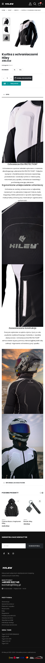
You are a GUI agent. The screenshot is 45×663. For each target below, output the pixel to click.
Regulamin (5, 613)
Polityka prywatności (9, 616)
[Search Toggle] (34, 4)
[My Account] (30, 4)
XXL (20, 70)
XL (14, 70)
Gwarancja (5, 602)
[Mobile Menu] (3, 4)
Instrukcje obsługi (8, 623)
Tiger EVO (5, 643)
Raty (3, 611)
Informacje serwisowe (9, 625)
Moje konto (5, 609)
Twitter (8, 553)
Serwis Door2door (8, 604)
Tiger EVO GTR (6, 639)
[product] (11, 507)
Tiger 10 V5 (5, 637)
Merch (11, 65)
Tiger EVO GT (6, 641)
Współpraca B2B (7, 620)
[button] (13, 33)
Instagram (13, 553)
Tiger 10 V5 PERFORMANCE (10, 634)
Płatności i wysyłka (8, 606)
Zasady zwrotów (7, 618)
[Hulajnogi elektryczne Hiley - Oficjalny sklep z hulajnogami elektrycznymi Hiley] (9, 4)
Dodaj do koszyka (24, 78)
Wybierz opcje (18, 501)
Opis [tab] (7, 94)
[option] (6, 21)
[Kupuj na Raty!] (11, 84)
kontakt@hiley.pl (11, 584)
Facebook (4, 553)
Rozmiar (5, 70)
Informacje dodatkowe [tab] (15, 483)
